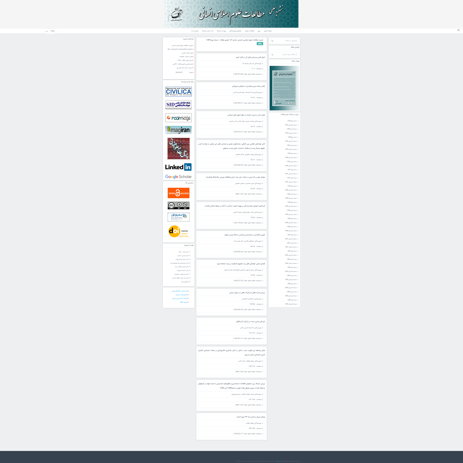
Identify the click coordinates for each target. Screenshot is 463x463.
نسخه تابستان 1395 (291, 141)
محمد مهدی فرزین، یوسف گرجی (243, 212)
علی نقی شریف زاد (248, 63)
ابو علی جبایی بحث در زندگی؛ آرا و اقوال (250, 321)
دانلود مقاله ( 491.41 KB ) (242, 338)
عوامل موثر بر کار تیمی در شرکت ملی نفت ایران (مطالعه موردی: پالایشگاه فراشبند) (235, 177)
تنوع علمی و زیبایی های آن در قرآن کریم (250, 57)
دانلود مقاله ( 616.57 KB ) (242, 132)
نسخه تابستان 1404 (291, 288)
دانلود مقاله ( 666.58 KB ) (242, 165)
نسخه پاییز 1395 (292, 145)
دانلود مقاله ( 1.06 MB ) (243, 194)
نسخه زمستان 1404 (291, 296)
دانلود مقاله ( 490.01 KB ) (242, 103)
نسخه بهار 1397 (292, 170)
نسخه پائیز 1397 (292, 178)
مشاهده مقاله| (256, 74)
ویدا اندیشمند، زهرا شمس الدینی (243, 92)
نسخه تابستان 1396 (291, 157)
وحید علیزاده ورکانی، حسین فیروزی (243, 394)
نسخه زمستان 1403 (291, 280)
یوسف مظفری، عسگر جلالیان (245, 154)
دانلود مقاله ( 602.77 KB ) (242, 434)
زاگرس (277, 461)
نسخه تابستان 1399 (291, 206)
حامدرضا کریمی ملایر (247, 328)
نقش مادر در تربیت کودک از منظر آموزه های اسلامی (246, 115)
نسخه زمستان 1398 (291, 198)
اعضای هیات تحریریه (182, 295)
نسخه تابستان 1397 (291, 174)
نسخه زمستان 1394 (291, 133)
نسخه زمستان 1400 (291, 231)
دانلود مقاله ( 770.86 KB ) (242, 223)
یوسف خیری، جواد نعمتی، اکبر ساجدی (241, 121)
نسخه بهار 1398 (292, 186)
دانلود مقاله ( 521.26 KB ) (242, 280)
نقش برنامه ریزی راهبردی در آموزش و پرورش (248, 86)
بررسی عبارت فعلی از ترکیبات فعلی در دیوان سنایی (247, 292)
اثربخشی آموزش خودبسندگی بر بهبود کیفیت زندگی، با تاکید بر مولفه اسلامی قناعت (235, 206)
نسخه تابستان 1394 (291, 125)
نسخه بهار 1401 (292, 235)
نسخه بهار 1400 (292, 218)
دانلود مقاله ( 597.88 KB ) (242, 74)
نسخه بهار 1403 (292, 267)
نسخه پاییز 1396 (292, 162)
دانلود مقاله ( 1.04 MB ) (243, 405)
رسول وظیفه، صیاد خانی (246, 361)
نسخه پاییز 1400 (292, 227)
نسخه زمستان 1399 (291, 214)
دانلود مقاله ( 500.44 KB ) (242, 309)
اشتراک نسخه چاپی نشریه (180, 298)
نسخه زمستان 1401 (291, 247)
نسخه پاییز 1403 (292, 275)
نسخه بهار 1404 (292, 284)
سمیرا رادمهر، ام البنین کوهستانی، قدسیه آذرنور (239, 270)
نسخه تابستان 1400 (291, 223)
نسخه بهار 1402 (292, 251)
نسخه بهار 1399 (292, 202)
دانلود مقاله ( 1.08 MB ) (243, 372)
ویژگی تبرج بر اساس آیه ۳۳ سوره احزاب (250, 417)
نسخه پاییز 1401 (292, 243)
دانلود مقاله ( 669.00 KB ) (242, 252)
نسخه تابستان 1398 (291, 190)
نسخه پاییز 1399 (292, 210)
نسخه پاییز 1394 (292, 129)
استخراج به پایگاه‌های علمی (180, 291)
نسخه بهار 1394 (292, 121)
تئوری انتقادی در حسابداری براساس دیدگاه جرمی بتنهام (245, 234)
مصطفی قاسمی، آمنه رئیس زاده (244, 241)
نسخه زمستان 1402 (291, 263)
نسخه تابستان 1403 (291, 271)
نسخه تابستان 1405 (291, 304)
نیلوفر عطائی (250, 423)
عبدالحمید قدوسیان (248, 299)
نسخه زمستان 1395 (291, 149)
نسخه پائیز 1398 (292, 194)
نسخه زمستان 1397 (291, 182)
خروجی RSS (184, 302)
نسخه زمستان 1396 (291, 166)
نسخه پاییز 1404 (292, 292)
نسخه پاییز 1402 (292, 259)
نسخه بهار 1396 (292, 153)
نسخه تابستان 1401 (291, 239)
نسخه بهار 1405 (292, 300)
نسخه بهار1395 (292, 137)
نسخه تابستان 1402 (291, 255)
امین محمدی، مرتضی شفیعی (244, 183)
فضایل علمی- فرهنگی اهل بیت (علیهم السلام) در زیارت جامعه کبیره (241, 263)
